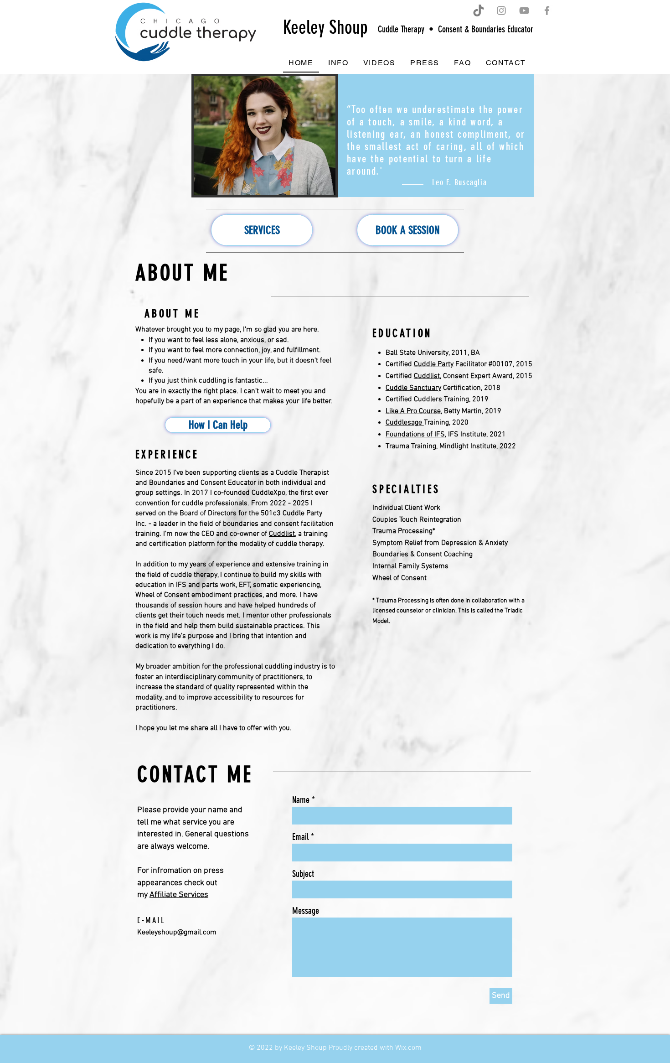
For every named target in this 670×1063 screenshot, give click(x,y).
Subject (303, 873)
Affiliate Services (178, 895)
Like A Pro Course (413, 411)
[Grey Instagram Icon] (501, 10)
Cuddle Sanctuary (413, 388)
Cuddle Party (434, 364)
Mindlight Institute (467, 446)
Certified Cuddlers (414, 399)
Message (305, 910)
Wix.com (408, 1048)
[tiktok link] (478, 10)
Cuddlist (282, 534)
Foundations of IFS (415, 434)
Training (436, 422)
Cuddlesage (405, 422)
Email (300, 836)
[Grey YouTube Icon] (524, 10)
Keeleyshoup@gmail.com (176, 932)
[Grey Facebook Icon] (547, 10)
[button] (338, 63)
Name (300, 799)
